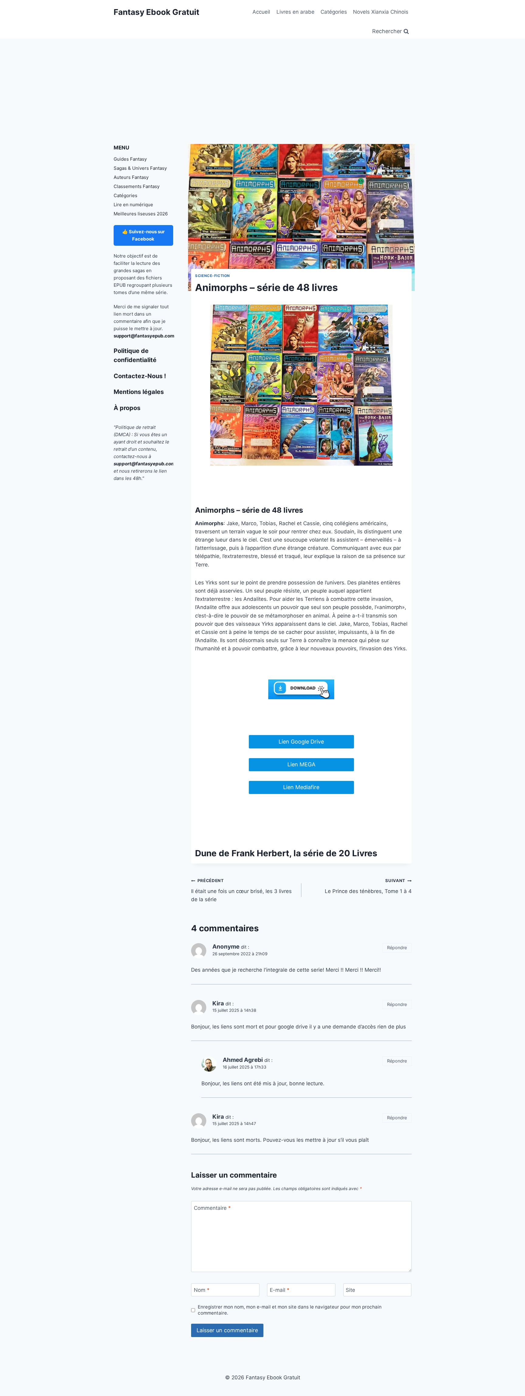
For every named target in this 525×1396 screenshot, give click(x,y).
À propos (127, 408)
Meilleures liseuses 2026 (141, 214)
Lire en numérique (133, 204)
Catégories (334, 12)
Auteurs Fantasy (131, 177)
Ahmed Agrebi (243, 1059)
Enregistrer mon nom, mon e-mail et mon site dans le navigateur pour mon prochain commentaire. (290, 1310)
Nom (202, 1290)
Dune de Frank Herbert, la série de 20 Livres (286, 853)
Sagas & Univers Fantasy (140, 168)
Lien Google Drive (301, 741)
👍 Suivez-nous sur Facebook (143, 235)
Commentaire (212, 1208)
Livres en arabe (295, 12)
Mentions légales (139, 391)
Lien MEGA (301, 764)
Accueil (261, 12)
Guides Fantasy (130, 159)
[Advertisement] (262, 84)
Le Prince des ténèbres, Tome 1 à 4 (368, 886)
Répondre (397, 947)
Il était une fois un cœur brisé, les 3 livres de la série (241, 890)
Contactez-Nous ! (140, 376)
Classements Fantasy (137, 186)
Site (350, 1290)
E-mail (280, 1290)
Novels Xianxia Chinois (380, 12)
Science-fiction (212, 275)
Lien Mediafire (301, 787)
